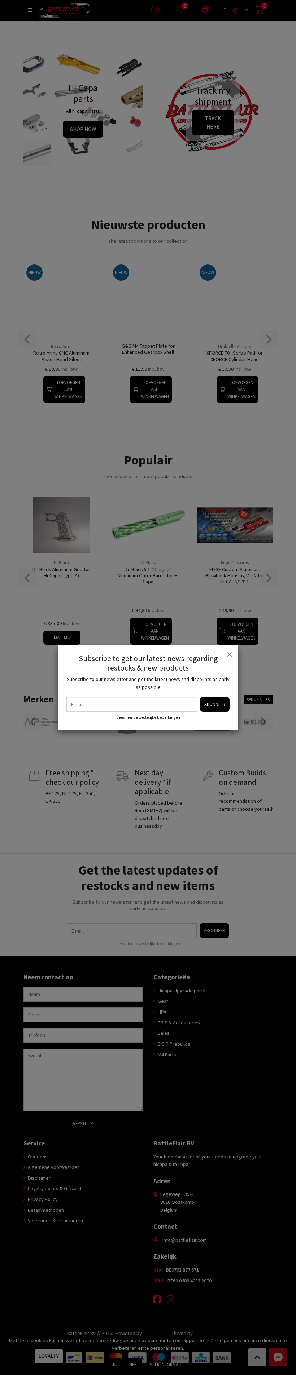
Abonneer (214, 704)
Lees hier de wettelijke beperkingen (148, 717)
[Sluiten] (229, 654)
